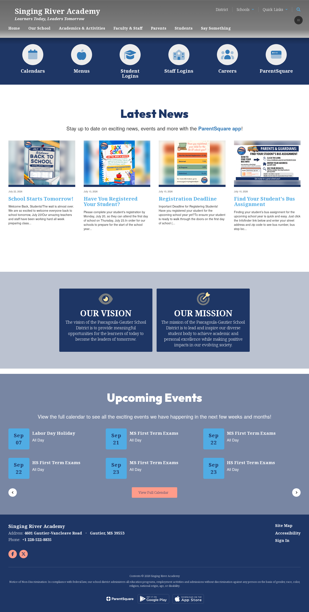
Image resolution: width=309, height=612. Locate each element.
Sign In (282, 540)
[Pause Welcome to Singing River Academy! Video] (298, 20)
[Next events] (296, 492)
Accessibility (288, 533)
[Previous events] (12, 492)
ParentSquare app (219, 128)
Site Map (283, 525)
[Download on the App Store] (188, 599)
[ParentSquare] (120, 599)
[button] (245, 9)
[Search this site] (298, 9)
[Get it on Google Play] (153, 599)
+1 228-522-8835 (37, 539)
